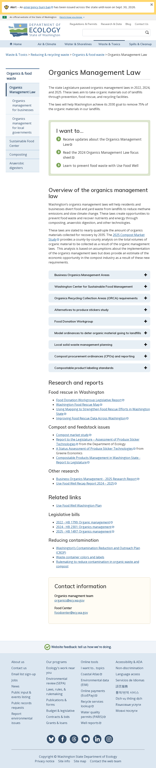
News (15, 686)
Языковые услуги (128, 704)
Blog (128, 24)
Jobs (14, 680)
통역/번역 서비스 (127, 692)
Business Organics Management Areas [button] (81, 275)
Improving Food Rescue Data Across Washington (91, 418)
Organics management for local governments (22, 125)
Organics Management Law (22, 89)
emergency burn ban (37, 7)
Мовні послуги (126, 711)
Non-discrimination (129, 668)
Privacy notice (44, 761)
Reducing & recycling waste (50, 55)
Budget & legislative (60, 711)
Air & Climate (47, 44)
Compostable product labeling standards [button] (83, 368)
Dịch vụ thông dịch (129, 698)
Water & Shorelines (78, 44)
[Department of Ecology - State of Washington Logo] (21, 30)
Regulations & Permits (83, 24)
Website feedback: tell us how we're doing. (81, 647)
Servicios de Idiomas (130, 680)
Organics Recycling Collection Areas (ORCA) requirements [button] (96, 298)
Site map (80, 761)
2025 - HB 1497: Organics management (83, 531)
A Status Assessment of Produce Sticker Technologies (94, 448)
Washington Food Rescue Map (77, 404)
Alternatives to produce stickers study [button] (81, 310)
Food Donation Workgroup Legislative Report (89, 400)
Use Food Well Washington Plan (79, 505)
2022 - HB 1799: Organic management (83, 522)
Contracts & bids (58, 717)
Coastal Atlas (90, 674)
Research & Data (111, 24)
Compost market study (72, 435)
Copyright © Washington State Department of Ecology (78, 756)
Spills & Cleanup (140, 44)
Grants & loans (56, 723)
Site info (64, 761)
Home (18, 44)
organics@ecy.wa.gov (69, 600)
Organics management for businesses (22, 105)
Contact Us (141, 24)
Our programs (56, 662)
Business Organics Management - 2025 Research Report (96, 479)
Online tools (89, 662)
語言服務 (122, 686)
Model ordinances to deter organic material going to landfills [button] (97, 333)
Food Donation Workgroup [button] (73, 321)
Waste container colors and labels (80, 557)
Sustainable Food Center (22, 143)
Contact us (19, 668)
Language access (128, 674)
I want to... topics (92, 668)
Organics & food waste (88, 55)
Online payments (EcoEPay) (93, 693)
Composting (18, 154)
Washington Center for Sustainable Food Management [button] (93, 286)
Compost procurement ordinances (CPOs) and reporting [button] (94, 356)
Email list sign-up (23, 674)
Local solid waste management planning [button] (83, 344)
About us (17, 662)
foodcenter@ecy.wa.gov (71, 612)
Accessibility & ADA (129, 662)
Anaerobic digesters (17, 165)
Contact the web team (105, 761)
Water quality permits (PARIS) (92, 714)
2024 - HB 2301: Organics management (83, 527)
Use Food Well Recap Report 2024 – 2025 (85, 483)
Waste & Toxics (109, 44)
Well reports (90, 723)
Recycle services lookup (92, 703)
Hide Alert (143, 5)
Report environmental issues (21, 718)
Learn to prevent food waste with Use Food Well (100, 165)
